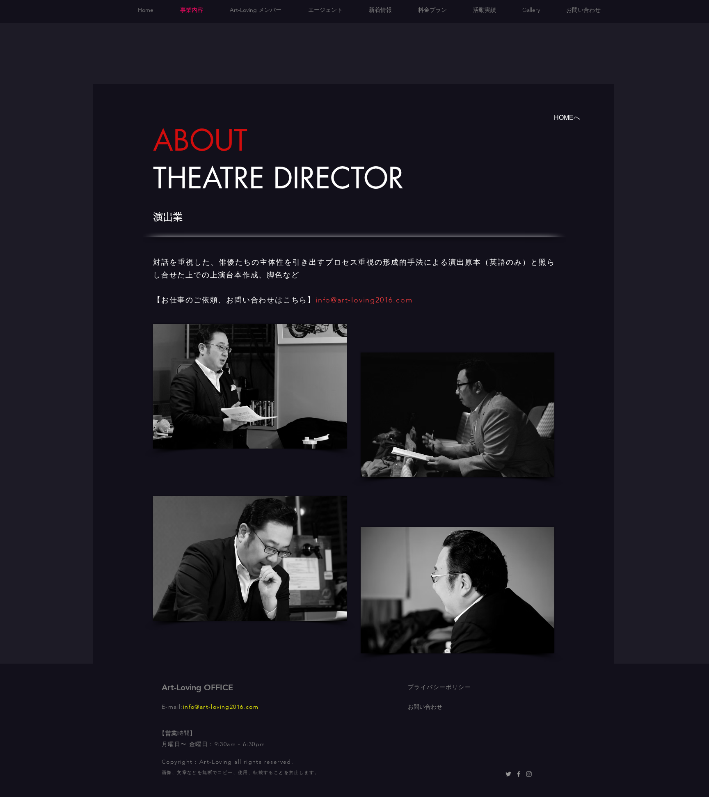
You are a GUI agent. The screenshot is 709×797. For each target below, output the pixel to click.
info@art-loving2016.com (364, 300)
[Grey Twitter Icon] (508, 774)
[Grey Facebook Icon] (518, 774)
